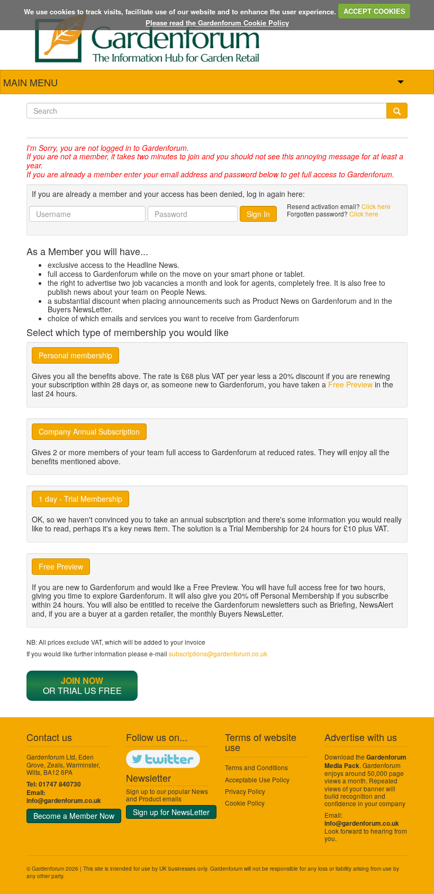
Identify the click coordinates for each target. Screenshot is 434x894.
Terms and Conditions (256, 767)
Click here (376, 206)
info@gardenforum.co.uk (63, 800)
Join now (82, 680)
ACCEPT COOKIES (374, 11)
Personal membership (75, 355)
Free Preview (350, 384)
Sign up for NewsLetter (171, 812)
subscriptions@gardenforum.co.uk (218, 653)
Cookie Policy (245, 802)
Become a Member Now (73, 815)
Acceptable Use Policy (257, 779)
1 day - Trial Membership (80, 498)
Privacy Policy (245, 791)
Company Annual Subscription (89, 431)
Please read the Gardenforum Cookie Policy (217, 22)
